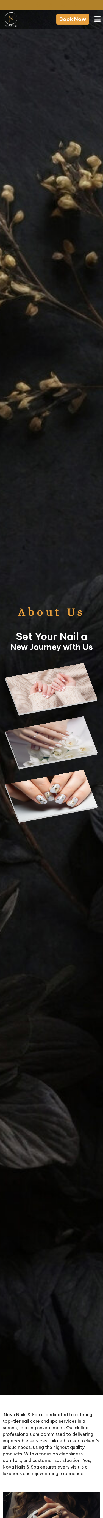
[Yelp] (63, 5)
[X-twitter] (51, 5)
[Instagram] (39, 5)
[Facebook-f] (27, 5)
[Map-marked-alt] (75, 5)
